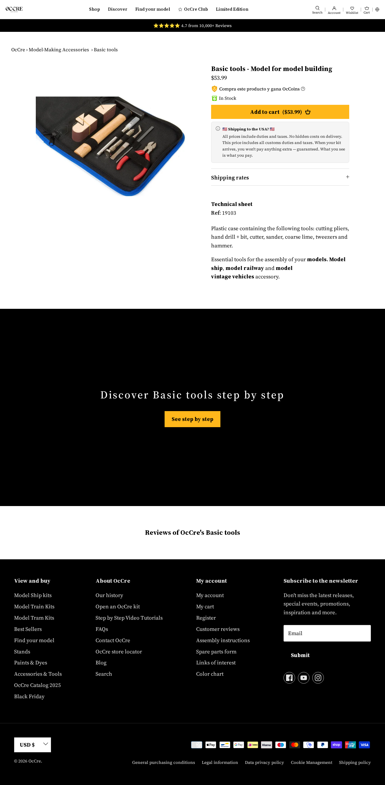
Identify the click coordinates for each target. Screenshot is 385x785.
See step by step (192, 419)
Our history (109, 595)
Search (104, 673)
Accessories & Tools (38, 673)
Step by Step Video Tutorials (129, 617)
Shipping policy (355, 762)
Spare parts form (216, 651)
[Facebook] (289, 678)
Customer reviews (218, 629)
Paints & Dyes (30, 662)
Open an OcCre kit (118, 606)
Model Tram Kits (34, 617)
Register (206, 617)
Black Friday (29, 696)
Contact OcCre (113, 640)
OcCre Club (196, 9)
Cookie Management (311, 762)
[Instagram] (318, 678)
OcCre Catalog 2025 (37, 685)
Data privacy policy (264, 762)
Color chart (210, 673)
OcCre (18, 49)
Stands (22, 651)
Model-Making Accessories (59, 49)
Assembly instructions (223, 640)
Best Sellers (28, 629)
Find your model (152, 9)
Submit (300, 655)
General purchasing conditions (163, 762)
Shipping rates (230, 177)
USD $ (27, 744)
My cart (205, 606)
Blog (101, 662)
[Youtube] (303, 678)
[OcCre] (14, 9)
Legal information (220, 762)
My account (210, 595)
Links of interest (216, 662)
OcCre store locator (119, 651)
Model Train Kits (34, 606)
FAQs (102, 629)
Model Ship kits (33, 595)
